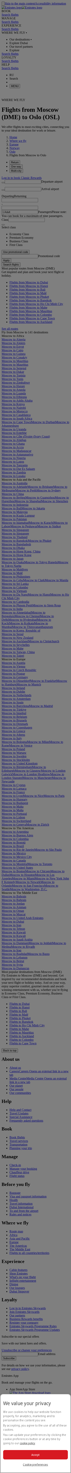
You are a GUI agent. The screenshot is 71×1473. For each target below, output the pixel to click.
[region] (35, 1433)
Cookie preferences (35, 1464)
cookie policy (27, 1443)
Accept (35, 1455)
